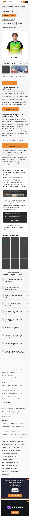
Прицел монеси (6, 431)
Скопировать (25, 63)
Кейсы (13, 414)
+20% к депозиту (15, 495)
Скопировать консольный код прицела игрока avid (15, 145)
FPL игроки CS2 (16, 447)
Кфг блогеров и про (9, 456)
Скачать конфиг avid (10, 109)
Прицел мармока (14, 434)
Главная (3, 6)
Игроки (20, 23)
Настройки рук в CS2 (9, 444)
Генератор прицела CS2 (9, 27)
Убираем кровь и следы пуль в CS (11, 399)
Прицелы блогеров (8, 19)
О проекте (5, 475)
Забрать (15, 513)
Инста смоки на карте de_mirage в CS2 (12, 393)
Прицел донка (15, 431)
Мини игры (16, 411)
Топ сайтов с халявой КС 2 (11, 472)
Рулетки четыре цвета (7, 408)
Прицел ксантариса (15, 429)
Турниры (20, 441)
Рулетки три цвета (17, 406)
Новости (13, 441)
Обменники (20, 414)
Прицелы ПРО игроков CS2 (17, 423)
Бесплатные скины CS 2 (10, 468)
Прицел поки (5, 429)
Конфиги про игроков (9, 453)
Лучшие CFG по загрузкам (11, 450)
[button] (13, 72)
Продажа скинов (6, 406)
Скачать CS (6, 447)
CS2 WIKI (21, 444)
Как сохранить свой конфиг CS (10, 390)
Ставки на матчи (6, 416)
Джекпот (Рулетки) (20, 408)
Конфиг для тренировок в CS (15, 388)
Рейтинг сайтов (7, 459)
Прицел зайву (5, 437)
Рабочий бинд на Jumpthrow (9, 396)
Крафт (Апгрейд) (6, 414)
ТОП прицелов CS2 (8, 23)
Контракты (9, 411)
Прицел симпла (20, 426)
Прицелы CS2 (10, 6)
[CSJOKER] (15, 507)
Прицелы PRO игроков (20, 6)
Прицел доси (5, 434)
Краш (3, 411)
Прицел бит (24, 434)
